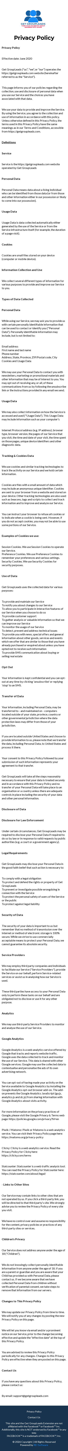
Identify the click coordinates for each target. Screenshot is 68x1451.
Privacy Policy (34, 1411)
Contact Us (34, 1417)
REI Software (41, 1444)
